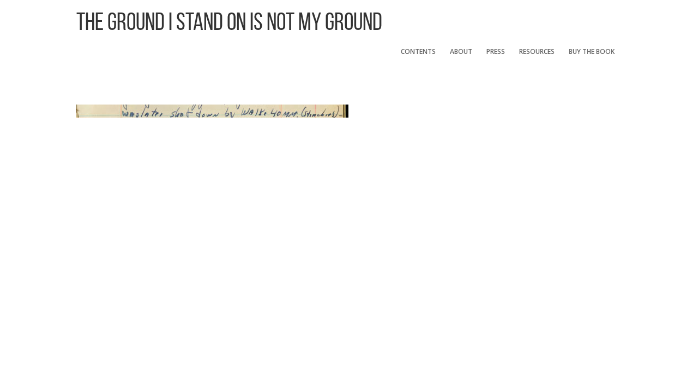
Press (495, 51)
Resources (537, 51)
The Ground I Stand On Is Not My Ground (229, 21)
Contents (418, 51)
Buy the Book (592, 51)
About (461, 51)
